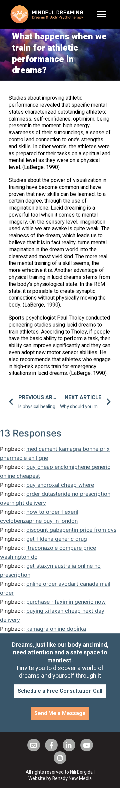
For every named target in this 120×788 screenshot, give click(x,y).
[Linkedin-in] (69, 745)
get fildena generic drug (56, 538)
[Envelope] (33, 745)
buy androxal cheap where (60, 484)
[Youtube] (86, 745)
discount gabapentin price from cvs (71, 529)
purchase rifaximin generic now (66, 601)
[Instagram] (60, 757)
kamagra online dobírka (56, 628)
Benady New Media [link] (72, 778)
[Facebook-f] (51, 745)
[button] (101, 14)
